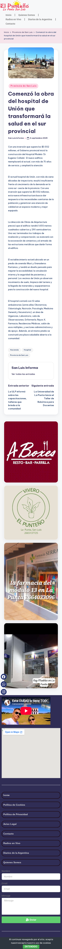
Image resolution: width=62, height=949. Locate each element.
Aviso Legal (10, 824)
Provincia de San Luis (23, 86)
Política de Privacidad (15, 814)
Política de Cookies (14, 804)
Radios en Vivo (13, 19)
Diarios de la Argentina (40, 19)
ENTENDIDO (31, 946)
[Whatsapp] (4, 684)
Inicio (8, 15)
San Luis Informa (25, 368)
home (6, 795)
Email (4, 883)
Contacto (10, 23)
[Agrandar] (53, 490)
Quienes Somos (26, 15)
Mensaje (6, 895)
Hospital (27, 350)
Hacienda (14, 350)
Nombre (6, 871)
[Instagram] (4, 692)
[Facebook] (4, 677)
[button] (23, 374)
